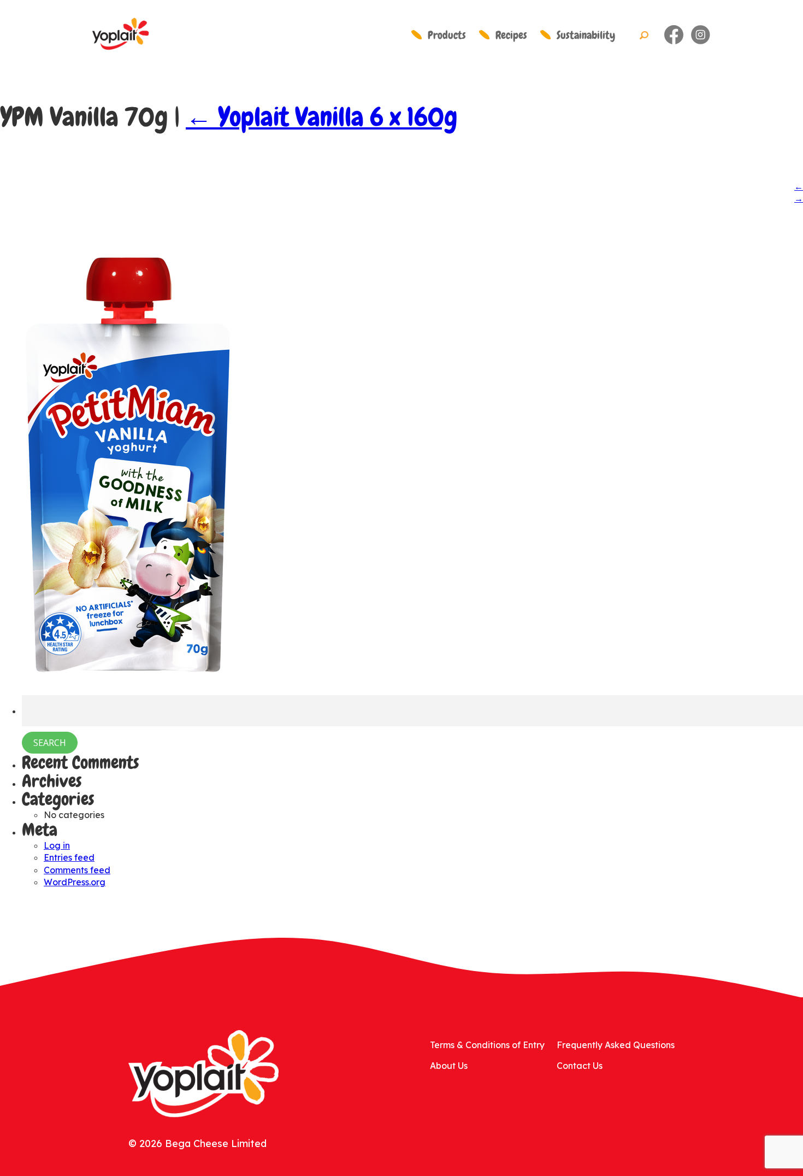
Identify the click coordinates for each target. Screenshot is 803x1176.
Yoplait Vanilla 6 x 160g (322, 117)
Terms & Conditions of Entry (487, 1044)
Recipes (511, 35)
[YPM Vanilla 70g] (126, 680)
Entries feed (69, 857)
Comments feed (77, 870)
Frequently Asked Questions (616, 1044)
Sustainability (586, 35)
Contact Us (580, 1065)
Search (643, 35)
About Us (449, 1065)
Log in (57, 845)
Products (447, 35)
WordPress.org (74, 882)
